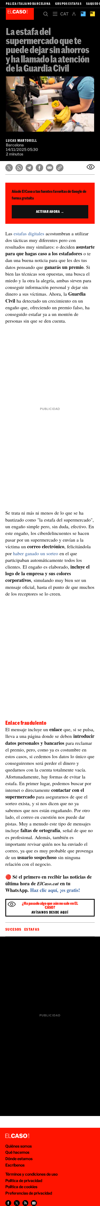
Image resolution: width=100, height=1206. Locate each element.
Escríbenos (15, 1165)
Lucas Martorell (21, 140)
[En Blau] (83, 14)
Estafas (32, 929)
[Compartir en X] (9, 167)
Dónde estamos (19, 1158)
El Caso (20, 14)
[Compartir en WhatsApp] (19, 167)
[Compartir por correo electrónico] (49, 167)
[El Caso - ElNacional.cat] (17, 1136)
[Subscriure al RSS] (25, 1203)
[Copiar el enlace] (59, 167)
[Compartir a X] (17, 1203)
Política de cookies (21, 1186)
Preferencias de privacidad (28, 1193)
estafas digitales (29, 233)
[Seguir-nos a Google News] (34, 1203)
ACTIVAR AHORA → (50, 211)
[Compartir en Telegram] (29, 167)
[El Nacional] (92, 14)
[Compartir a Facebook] (8, 1203)
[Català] (64, 14)
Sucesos (13, 929)
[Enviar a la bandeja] (91, 167)
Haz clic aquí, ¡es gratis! (55, 890)
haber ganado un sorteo (35, 553)
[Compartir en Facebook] (39, 167)
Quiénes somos (18, 1146)
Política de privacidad (23, 1180)
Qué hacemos (17, 1152)
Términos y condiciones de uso (31, 1174)
